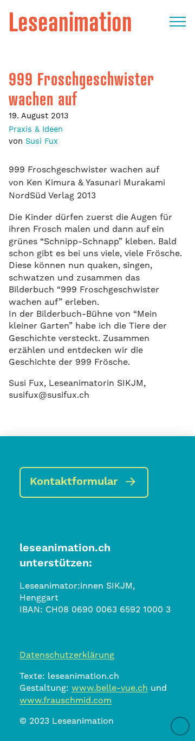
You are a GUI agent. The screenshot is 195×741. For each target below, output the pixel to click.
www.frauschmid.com (66, 700)
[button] (177, 22)
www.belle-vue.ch (110, 688)
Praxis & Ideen (36, 129)
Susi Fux (41, 141)
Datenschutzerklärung (67, 655)
